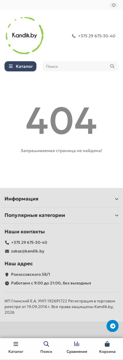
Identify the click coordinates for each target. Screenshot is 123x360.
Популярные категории (34, 215)
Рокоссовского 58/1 (30, 274)
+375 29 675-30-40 (97, 36)
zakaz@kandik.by (27, 251)
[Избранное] (114, 5)
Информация (21, 199)
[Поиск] (112, 66)
